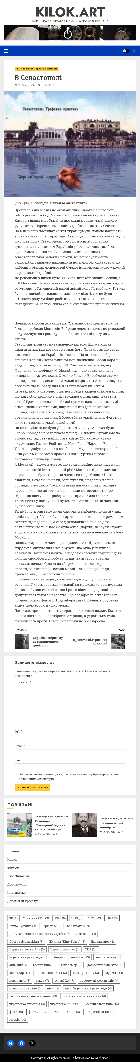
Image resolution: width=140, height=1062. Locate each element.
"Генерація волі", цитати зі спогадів (36, 68)
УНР (91, 949)
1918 (60, 918)
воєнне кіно (44, 965)
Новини (13, 851)
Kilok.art (70, 12)
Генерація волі (26, 85)
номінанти (19, 981)
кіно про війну (85, 973)
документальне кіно (104, 965)
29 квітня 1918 (36, 918)
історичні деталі (100, 1012)
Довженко (86, 934)
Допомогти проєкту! (22, 901)
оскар (42, 981)
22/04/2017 (109, 832)
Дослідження (17, 884)
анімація (18, 965)
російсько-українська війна (33, 996)
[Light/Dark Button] (126, 51)
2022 (94, 918)
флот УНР (37, 1012)
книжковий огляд (51, 973)
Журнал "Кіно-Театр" (67, 942)
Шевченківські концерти (111, 825)
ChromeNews (81, 1058)
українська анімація (27, 1004)
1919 (76, 918)
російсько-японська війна (84, 996)
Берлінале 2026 (80, 926)
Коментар (23, 682)
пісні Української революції (88, 988)
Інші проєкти (17, 893)
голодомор (71, 965)
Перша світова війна (27, 949)
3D (13, 918)
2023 (112, 918)
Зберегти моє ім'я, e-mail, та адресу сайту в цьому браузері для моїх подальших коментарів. (69, 776)
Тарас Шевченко (64, 949)
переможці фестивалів (99, 981)
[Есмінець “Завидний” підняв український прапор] (19, 825)
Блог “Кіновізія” (19, 876)
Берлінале (51, 926)
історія (17, 1020)
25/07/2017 (44, 834)
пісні (53, 988)
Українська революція (28, 957)
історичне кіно (66, 1012)
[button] (6, 50)
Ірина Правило (22, 926)
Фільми (13, 868)
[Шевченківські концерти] (84, 825)
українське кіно (65, 1004)
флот (16, 1012)
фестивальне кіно (102, 1004)
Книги (12, 860)
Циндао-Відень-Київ (71, 957)
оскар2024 (64, 981)
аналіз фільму (108, 957)
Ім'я (19, 732)
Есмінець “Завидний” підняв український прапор (51, 825)
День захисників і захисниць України (39, 934)
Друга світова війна (26, 942)
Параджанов (102, 942)
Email (20, 746)
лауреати (113, 973)
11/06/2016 (47, 85)
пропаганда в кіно (25, 988)
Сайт (18, 760)
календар (19, 973)
